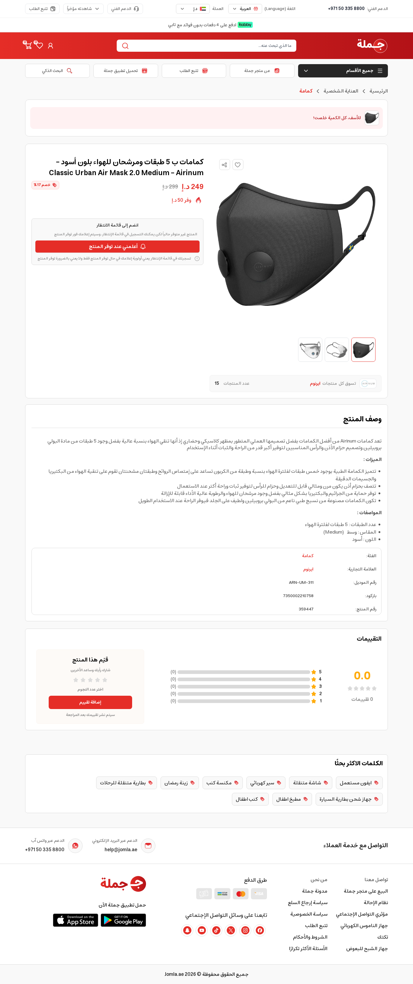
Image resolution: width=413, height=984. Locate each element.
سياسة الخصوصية (308, 914)
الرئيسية (378, 91)
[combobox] (245, 9)
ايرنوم (308, 569)
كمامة (308, 556)
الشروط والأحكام (310, 937)
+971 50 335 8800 (346, 9)
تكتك (382, 937)
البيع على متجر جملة (366, 891)
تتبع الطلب (38, 8)
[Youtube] (201, 930)
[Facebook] (259, 930)
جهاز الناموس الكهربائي (364, 925)
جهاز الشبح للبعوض (367, 948)
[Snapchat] (187, 930)
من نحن (319, 879)
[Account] (50, 45)
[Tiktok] (216, 930)
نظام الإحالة (376, 902)
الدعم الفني (121, 8)
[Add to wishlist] (238, 164)
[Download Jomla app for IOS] (75, 920)
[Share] (224, 164)
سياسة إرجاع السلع (307, 902)
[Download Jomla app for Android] (123, 920)
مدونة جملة (314, 891)
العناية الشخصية (341, 91)
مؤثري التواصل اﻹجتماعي (362, 914)
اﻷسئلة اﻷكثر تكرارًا (308, 948)
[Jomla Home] (372, 45)
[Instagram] (245, 930)
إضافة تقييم (90, 702)
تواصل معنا (376, 879)
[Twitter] (230, 930)
